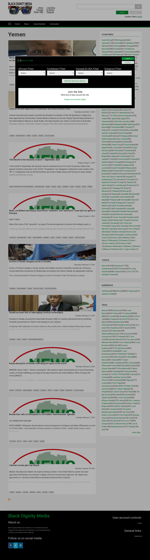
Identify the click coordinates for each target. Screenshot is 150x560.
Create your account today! (75, 99)
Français (128, 62)
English (128, 58)
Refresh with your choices (75, 81)
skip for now (27, 60)
